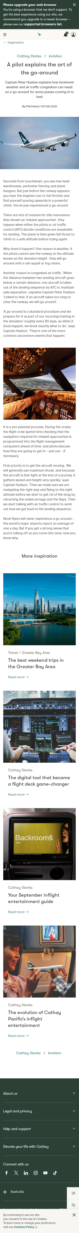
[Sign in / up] (73, 34)
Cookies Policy (24, 1227)
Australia (17, 1191)
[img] (74, 4)
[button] (74, 1215)
